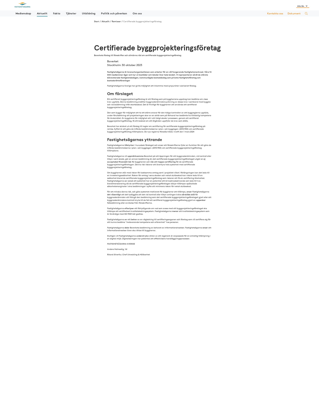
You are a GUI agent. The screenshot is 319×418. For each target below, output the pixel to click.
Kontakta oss (275, 13)
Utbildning (88, 13)
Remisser (116, 21)
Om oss (137, 13)
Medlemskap (23, 13)
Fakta (56, 13)
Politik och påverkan (114, 13)
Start (96, 21)
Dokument (294, 13)
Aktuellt (42, 13)
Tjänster (71, 13)
